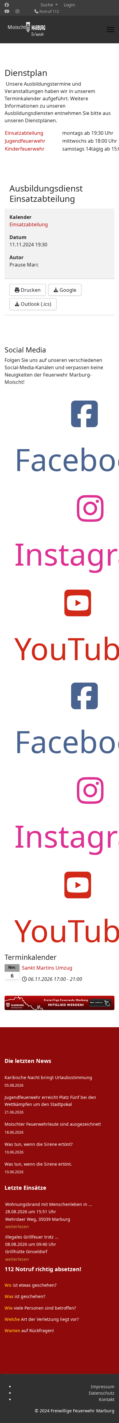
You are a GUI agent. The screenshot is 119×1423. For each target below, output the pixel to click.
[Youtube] (7, 11)
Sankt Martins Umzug (47, 967)
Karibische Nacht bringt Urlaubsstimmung (48, 1081)
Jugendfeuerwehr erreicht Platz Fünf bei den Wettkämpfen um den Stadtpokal (50, 1104)
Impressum (102, 1386)
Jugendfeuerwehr (25, 141)
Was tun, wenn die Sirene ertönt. (38, 1167)
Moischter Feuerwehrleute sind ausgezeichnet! (53, 1127)
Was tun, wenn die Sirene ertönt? (39, 1147)
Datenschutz (101, 1393)
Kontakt (106, 1399)
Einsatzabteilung (24, 133)
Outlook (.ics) (35, 304)
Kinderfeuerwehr (25, 148)
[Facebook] (7, 5)
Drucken (30, 290)
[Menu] (110, 29)
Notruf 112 (49, 11)
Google (67, 290)
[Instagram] (17, 11)
